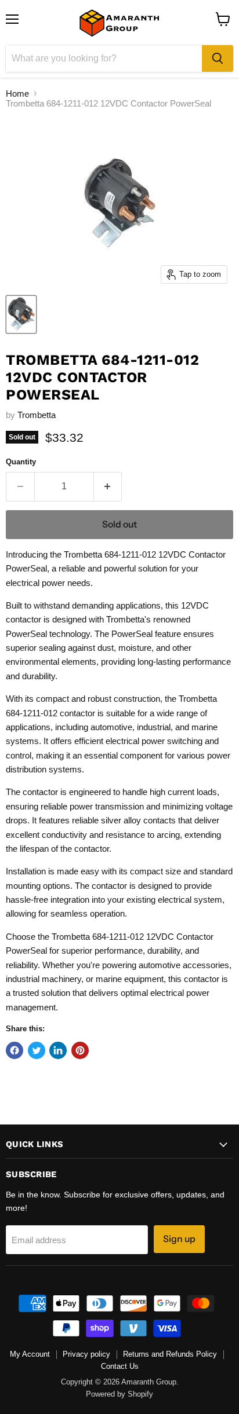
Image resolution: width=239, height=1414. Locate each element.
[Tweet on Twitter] (36, 1050)
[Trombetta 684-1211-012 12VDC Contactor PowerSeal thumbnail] (21, 314)
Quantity (21, 461)
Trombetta (36, 415)
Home (17, 93)
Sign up (179, 1238)
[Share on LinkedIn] (58, 1050)
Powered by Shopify (119, 1394)
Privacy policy (86, 1354)
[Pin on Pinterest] (80, 1050)
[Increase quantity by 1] (108, 486)
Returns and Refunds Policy (170, 1354)
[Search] (217, 58)
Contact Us (120, 1366)
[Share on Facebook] (14, 1050)
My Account (30, 1354)
